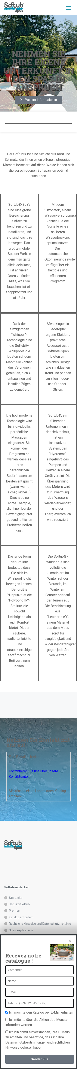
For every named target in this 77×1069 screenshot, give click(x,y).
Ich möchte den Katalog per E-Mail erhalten (41, 1012)
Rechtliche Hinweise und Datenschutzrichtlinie (40, 923)
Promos (14, 910)
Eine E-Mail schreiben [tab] (25, 757)
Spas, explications (21, 930)
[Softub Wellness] (14, 7)
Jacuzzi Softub (19, 904)
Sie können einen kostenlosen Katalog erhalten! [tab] (37, 793)
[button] (70, 941)
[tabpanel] (38, 774)
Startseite (15, 897)
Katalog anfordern (21, 917)
